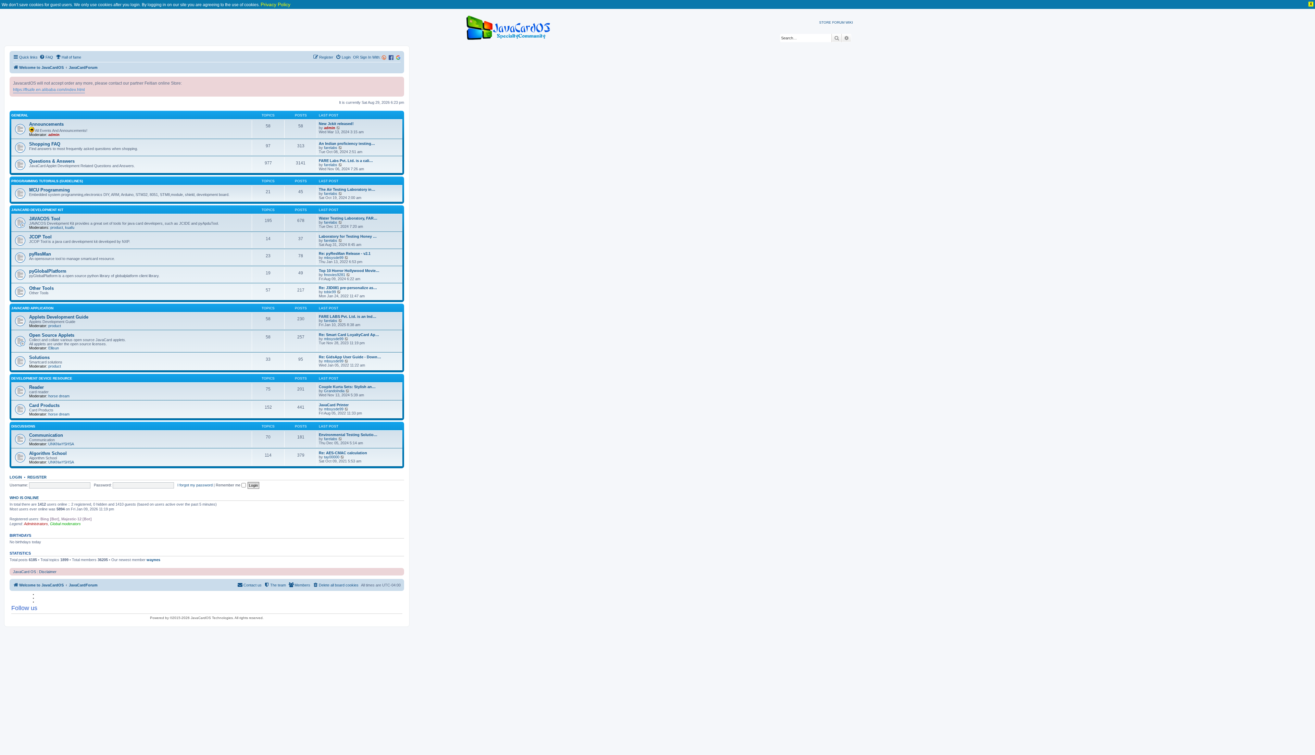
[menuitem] (46, 57)
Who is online (24, 498)
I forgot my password (195, 485)
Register (37, 477)
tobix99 (330, 292)
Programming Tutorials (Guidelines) (47, 181)
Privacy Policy (275, 4)
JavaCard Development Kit (37, 210)
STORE (825, 22)
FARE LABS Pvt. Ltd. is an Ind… (347, 316)
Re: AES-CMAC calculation (343, 453)
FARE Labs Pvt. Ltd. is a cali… (346, 161)
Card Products (44, 405)
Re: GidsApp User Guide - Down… (350, 357)
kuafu (69, 227)
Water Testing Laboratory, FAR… (348, 218)
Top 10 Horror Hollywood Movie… (349, 271)
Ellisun (53, 348)
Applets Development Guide (58, 317)
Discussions (23, 426)
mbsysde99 (333, 258)
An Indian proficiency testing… (347, 143)
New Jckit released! (336, 124)
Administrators (36, 524)
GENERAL (19, 115)
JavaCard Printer (334, 405)
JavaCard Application (32, 308)
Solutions (39, 357)
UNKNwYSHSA (61, 444)
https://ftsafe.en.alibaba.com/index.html (49, 89)
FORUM (838, 22)
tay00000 (331, 457)
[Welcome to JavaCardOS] (508, 26)
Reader (36, 387)
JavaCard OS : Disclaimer (35, 572)
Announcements (46, 124)
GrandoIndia (334, 391)
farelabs (330, 148)
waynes (153, 560)
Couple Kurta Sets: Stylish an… (347, 387)
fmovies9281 (334, 275)
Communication (46, 435)
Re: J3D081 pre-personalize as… (348, 288)
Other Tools (41, 288)
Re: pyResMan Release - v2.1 (345, 253)
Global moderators (65, 524)
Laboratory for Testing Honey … (348, 236)
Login (16, 477)
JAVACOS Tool (44, 218)
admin (54, 135)
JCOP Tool (40, 236)
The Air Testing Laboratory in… (347, 189)
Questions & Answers (52, 161)
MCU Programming (49, 190)
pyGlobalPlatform (47, 271)
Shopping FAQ (44, 144)
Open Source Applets (51, 335)
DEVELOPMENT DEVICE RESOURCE (41, 378)
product (56, 227)
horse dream (59, 396)
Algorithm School (48, 453)
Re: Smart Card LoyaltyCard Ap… (349, 335)
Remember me (228, 485)
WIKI (849, 22)
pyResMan (40, 254)
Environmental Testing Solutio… (348, 435)
